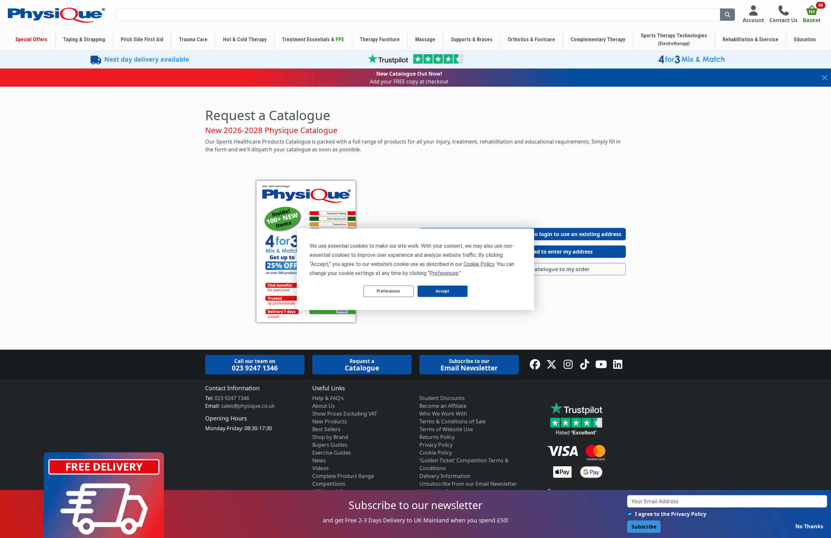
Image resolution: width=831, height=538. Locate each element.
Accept (442, 291)
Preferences (388, 291)
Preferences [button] (443, 273)
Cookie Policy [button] (479, 264)
